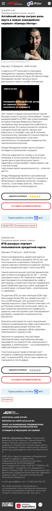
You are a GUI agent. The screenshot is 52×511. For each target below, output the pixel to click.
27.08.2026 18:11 (7, 238)
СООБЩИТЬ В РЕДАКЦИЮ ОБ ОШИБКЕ (21, 430)
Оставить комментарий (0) (26, 206)
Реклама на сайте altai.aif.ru (18, 421)
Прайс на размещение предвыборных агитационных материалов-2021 (22, 425)
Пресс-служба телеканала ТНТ (15, 61)
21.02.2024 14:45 (8, 10)
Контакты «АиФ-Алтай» (14, 417)
